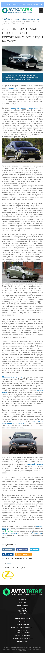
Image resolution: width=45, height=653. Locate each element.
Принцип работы (22, 624)
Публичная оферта (22, 636)
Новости (16, 19)
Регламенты (22, 611)
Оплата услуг (22, 641)
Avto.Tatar (6, 19)
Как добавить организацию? (22, 627)
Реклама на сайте (23, 633)
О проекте (22, 622)
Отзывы (23, 614)
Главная (22, 600)
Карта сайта (22, 630)
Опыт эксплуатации (30, 19)
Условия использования (22, 638)
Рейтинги (22, 608)
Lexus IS (9, 563)
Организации (22, 605)
